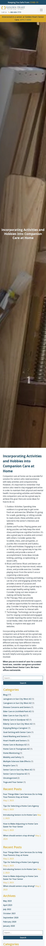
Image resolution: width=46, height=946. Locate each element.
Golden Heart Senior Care (18, 667)
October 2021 (9, 913)
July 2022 (7, 909)
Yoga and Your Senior (13, 782)
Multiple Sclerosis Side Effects (16, 761)
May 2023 (7, 901)
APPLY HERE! (25, 19)
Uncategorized (10, 778)
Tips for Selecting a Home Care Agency (21, 806)
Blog (5, 694)
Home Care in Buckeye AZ (15, 744)
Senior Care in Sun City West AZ (17, 769)
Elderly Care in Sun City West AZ (17, 724)
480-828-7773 (15, 12)
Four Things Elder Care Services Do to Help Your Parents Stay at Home (22, 795)
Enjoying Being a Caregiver (15, 728)
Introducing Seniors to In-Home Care (20, 815)
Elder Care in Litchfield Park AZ (17, 711)
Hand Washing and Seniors (15, 736)
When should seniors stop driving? (19, 835)
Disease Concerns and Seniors (17, 707)
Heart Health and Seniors (15, 740)
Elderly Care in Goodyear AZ (16, 719)
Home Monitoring (11, 753)
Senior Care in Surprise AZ (15, 774)
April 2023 (7, 905)
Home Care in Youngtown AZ (16, 749)
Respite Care (9, 765)
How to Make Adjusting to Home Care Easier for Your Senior (20, 825)
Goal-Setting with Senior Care (17, 732)
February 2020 (9, 921)
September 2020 (10, 917)
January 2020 (9, 926)
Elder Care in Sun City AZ (14, 715)
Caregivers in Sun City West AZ (17, 703)
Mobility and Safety (12, 757)
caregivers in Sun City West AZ (17, 699)
